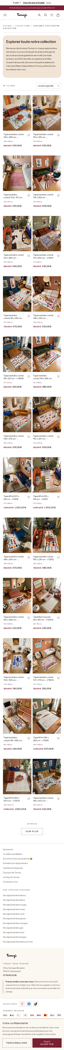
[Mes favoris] (52, 15)
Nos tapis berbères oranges (15, 923)
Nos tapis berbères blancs (14, 895)
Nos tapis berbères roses (14, 909)
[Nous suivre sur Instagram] (22, 1004)
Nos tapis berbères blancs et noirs (18, 941)
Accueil (7, 26)
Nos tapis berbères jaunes (14, 918)
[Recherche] (46, 15)
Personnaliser (16, 1043)
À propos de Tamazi (12, 872)
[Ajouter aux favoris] (28, 135)
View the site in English (34, 2)
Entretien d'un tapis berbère (15, 863)
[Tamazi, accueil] (22, 15)
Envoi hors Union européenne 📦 (17, 858)
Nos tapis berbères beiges (14, 937)
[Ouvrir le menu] (5, 15)
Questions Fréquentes (13, 868)
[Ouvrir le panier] (58, 15)
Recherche (8, 849)
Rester (48, 2)
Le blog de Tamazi (11, 877)
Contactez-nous (10, 881)
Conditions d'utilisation (12, 854)
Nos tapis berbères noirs (13, 932)
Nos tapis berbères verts (13, 914)
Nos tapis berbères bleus (14, 900)
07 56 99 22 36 (10, 975)
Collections (22, 26)
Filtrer (11, 86)
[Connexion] (39, 15)
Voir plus (32, 831)
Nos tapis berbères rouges (14, 904)
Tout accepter (47, 1043)
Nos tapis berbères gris (13, 927)
